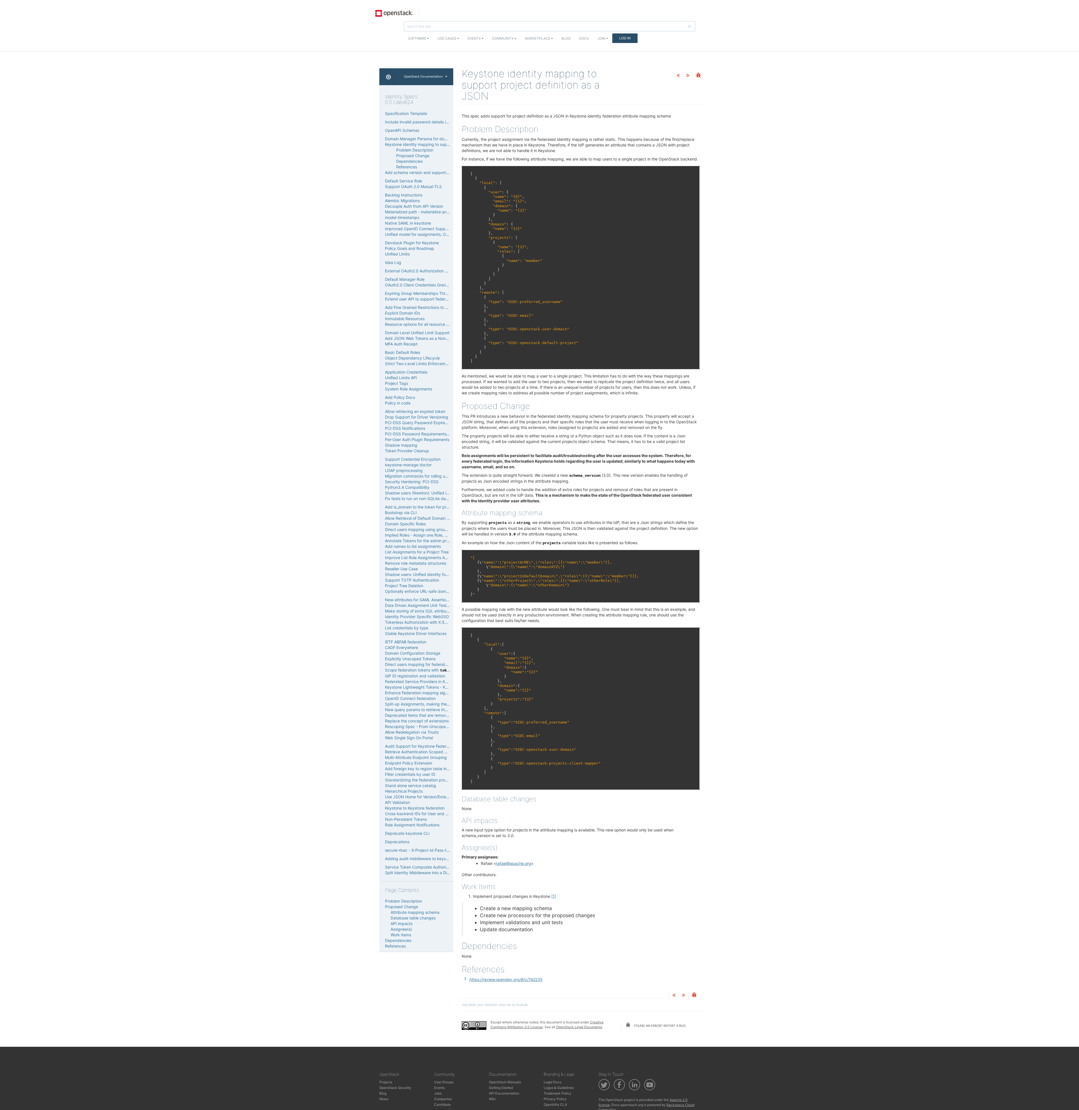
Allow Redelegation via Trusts (412, 732)
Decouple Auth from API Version (414, 206)
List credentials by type (406, 627)
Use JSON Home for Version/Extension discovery (430, 796)
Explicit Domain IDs (402, 313)
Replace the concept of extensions (417, 720)
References (406, 166)
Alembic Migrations (402, 200)
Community (503, 38)
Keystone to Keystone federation (415, 808)
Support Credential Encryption (413, 459)
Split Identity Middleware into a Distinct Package (429, 872)
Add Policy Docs (400, 397)
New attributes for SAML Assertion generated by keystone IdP (442, 599)
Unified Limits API (401, 377)
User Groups (444, 1082)
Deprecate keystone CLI (407, 833)
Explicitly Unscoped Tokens (410, 658)
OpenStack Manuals (505, 1082)
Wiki (492, 1099)
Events (475, 38)
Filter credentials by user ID (410, 774)
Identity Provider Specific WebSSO (417, 616)
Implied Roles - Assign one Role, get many (423, 535)
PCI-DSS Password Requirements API (419, 433)
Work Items (401, 934)
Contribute (442, 1104)
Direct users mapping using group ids (419, 529)
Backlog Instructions (403, 195)
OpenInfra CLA (555, 1104)
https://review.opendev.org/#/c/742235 (506, 979)
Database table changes (413, 917)
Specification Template (406, 113)
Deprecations (397, 841)
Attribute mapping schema (415, 912)
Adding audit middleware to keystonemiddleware (430, 858)
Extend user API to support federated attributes (429, 299)
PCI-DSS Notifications (405, 428)
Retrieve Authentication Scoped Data (419, 751)
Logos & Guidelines (559, 1088)
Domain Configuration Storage (412, 653)
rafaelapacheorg (513, 863)
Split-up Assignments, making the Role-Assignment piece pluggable (447, 704)
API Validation (397, 802)
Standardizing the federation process (419, 779)
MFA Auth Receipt (401, 344)
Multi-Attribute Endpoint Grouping (416, 757)
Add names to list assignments (413, 546)
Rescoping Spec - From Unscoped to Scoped (426, 726)
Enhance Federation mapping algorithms (422, 692)
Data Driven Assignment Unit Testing (418, 605)
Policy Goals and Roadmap (409, 248)
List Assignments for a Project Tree (417, 552)
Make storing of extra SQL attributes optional (426, 611)
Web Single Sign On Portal (409, 737)
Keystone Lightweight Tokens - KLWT (419, 687)
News (383, 1099)
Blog (566, 38)
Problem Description (414, 150)
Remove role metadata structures (415, 563)
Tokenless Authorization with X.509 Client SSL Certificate (437, 622)
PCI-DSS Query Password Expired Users (422, 422)
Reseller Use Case (401, 568)
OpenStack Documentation (423, 76)
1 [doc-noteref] (553, 896)
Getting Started (501, 1088)
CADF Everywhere (401, 647)
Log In (625, 38)
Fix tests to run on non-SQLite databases (422, 498)
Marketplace (538, 38)
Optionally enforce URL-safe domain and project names (436, 591)
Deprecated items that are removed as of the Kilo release (437, 715)
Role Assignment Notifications (412, 824)
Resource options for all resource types (421, 324)
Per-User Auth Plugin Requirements (417, 439)
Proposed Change (412, 155)
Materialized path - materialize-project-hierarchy (429, 211)
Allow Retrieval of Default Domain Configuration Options (436, 518)
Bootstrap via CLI (401, 512)
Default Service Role (403, 180)
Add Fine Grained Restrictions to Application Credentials (436, 307)
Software (417, 38)
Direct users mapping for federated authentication (431, 664)
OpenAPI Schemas (402, 130)
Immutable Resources (405, 318)
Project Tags (396, 383)
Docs (584, 38)
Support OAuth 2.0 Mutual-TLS (413, 186)
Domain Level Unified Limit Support (417, 332)
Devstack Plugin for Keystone (412, 242)
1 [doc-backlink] (465, 978)
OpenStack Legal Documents (579, 1027)
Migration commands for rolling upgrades (423, 476)
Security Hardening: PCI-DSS (412, 481)
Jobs (438, 1093)
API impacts (401, 923)
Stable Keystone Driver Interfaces (415, 633)
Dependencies (409, 161)
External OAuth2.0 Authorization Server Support (429, 270)
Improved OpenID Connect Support (417, 228)
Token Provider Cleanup (407, 450)
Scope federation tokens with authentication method (439, 670)
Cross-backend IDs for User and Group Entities (428, 813)
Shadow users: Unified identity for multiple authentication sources (445, 574)
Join (601, 38)
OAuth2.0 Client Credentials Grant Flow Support (429, 284)
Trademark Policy (557, 1093)
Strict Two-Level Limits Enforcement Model (424, 363)
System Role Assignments (408, 388)
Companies (443, 1099)
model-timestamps (402, 217)
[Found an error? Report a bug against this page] (698, 75)
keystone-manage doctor (408, 464)
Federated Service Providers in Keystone (422, 681)
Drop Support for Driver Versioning (416, 417)
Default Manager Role (405, 279)
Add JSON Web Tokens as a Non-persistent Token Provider (440, 338)
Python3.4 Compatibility (407, 487)
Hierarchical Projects (404, 791)
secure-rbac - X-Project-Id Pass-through (422, 850)
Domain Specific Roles (405, 523)
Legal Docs (552, 1082)
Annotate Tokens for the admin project (420, 540)
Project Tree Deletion (404, 585)
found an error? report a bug (659, 1026)
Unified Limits (397, 254)
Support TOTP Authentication (412, 580)
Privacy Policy (555, 1099)
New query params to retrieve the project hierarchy (432, 709)
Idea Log (393, 262)
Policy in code (398, 403)
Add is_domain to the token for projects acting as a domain (439, 507)
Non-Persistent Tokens (406, 819)
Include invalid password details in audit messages (431, 121)
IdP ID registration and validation (415, 675)
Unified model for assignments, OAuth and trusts (429, 234)
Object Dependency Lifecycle (412, 358)
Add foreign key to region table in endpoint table (429, 768)
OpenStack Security (395, 1088)
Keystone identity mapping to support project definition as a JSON (446, 144)
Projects (385, 1082)
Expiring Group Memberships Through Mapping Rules (434, 293)
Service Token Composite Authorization (421, 867)
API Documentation (504, 1093)
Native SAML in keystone (408, 223)
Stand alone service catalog (410, 785)
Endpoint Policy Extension (408, 763)
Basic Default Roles (402, 352)
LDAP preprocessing (404, 470)
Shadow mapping (401, 445)
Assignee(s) (401, 929)
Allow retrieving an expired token (415, 411)
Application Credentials (406, 372)
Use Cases (447, 38)
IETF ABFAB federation (405, 641)
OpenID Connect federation (410, 698)
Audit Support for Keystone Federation (420, 746)
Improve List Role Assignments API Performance (429, 557)
